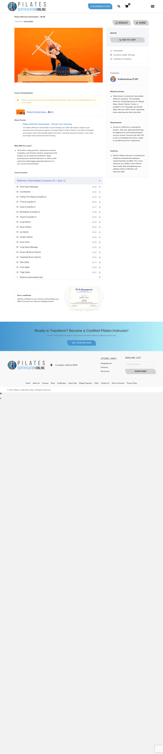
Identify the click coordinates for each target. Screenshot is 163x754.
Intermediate (28, 21)
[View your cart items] (126, 6)
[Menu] (152, 6)
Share (142, 22)
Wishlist (123, 22)
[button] (100, 6)
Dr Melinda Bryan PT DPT (128, 79)
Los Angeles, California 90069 (66, 365)
